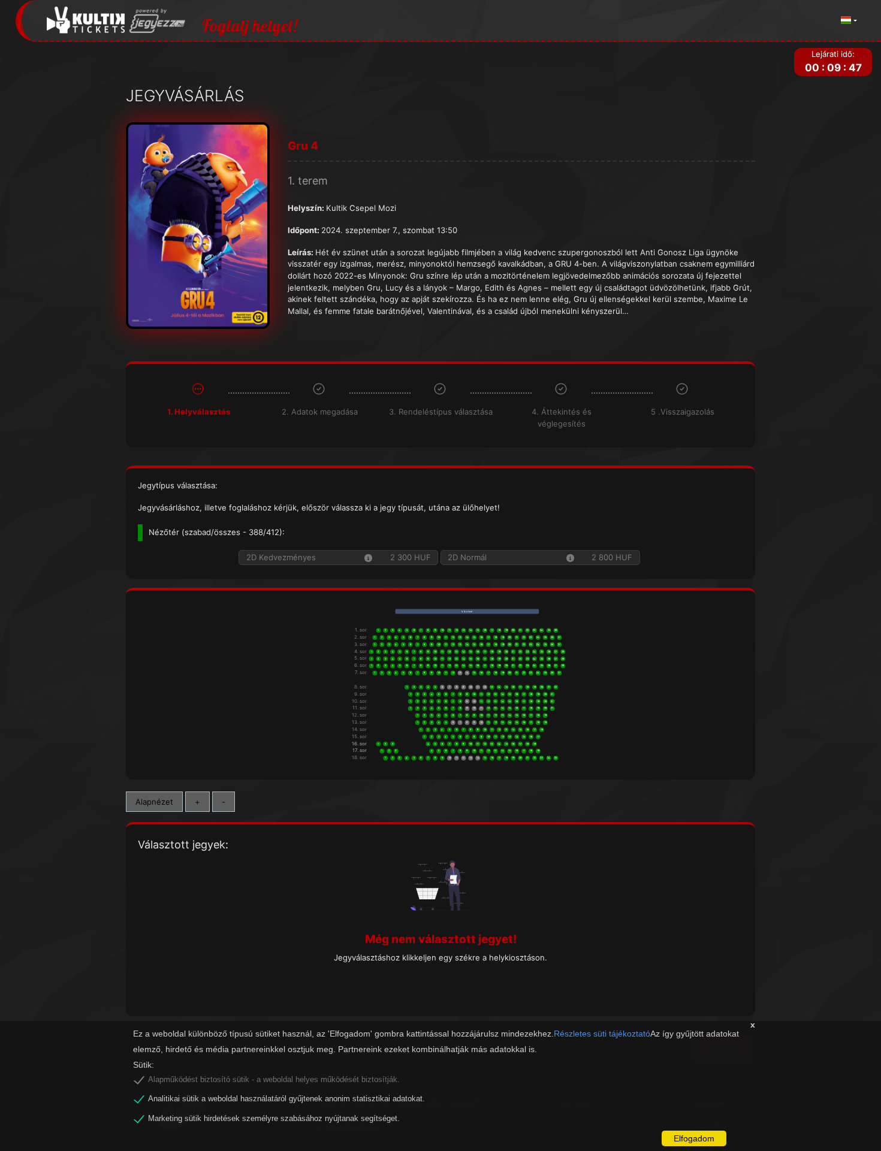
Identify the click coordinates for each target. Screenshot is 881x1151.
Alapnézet (154, 801)
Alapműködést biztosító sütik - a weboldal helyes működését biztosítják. (274, 1080)
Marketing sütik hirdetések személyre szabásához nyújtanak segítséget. (274, 1118)
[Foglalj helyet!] (116, 21)
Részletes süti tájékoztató (602, 1033)
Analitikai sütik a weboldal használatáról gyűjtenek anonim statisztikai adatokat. (286, 1099)
